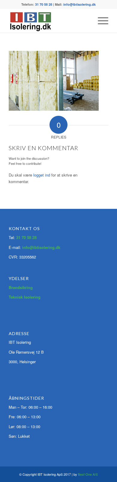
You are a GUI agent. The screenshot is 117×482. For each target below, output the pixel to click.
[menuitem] (100, 21)
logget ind (41, 175)
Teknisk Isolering (24, 297)
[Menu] (100, 21)
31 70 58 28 (43, 4)
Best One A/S (88, 474)
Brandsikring (21, 287)
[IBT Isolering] (48, 21)
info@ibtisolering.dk (79, 4)
